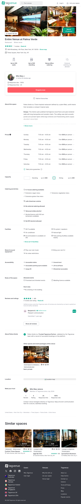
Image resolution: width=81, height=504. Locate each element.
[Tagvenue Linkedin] (19, 471)
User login (27, 476)
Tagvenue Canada (11, 481)
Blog (62, 491)
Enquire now (40, 90)
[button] (31, 3)
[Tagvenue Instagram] (15, 471)
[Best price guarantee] (41, 169)
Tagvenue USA (13, 495)
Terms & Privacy (66, 485)
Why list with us (47, 473)
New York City (18, 412)
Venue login (46, 479)
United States (8, 412)
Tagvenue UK (12, 492)
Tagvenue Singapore (11, 489)
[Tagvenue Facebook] (11, 471)
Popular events (65, 497)
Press (62, 488)
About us (63, 473)
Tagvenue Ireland (14, 485)
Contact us (64, 479)
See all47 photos (68, 30)
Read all (23, 46)
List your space (47, 476)
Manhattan (27, 412)
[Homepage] (9, 3)
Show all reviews (31, 324)
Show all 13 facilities (31, 242)
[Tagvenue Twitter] (6, 471)
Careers (63, 482)
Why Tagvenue (28, 473)
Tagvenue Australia (11, 476)
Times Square (35, 412)
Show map (43, 49)
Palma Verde (13, 334)
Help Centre (64, 476)
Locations (64, 494)
